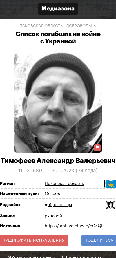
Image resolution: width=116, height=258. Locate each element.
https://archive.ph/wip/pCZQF (74, 226)
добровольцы (81, 26)
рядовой (53, 216)
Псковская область (41, 26)
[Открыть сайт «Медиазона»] (58, 9)
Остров (52, 193)
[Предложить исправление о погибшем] (97, 147)
